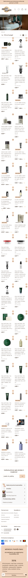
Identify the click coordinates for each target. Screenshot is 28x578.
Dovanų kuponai (5, 517)
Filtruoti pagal (8, 35)
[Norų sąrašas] (18, 9)
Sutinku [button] (14, 575)
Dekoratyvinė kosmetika (7, 513)
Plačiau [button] (4, 571)
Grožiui (3, 515)
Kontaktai (16, 517)
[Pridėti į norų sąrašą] (13, 41)
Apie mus (16, 515)
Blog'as (16, 513)
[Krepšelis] (22, 9)
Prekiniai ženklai (5, 519)
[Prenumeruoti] (22, 476)
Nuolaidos (4, 521)
